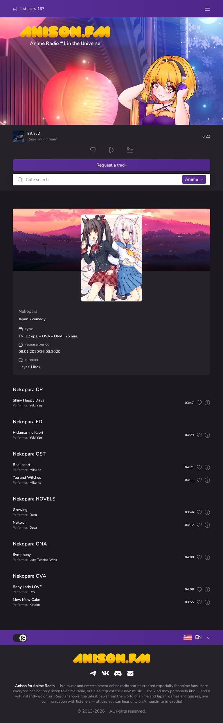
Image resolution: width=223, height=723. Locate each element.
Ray (32, 592)
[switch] (20, 638)
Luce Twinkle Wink (43, 559)
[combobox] (195, 637)
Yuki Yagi (36, 405)
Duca (33, 514)
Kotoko (35, 604)
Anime (191, 179)
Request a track (111, 165)
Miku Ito (35, 469)
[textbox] (195, 637)
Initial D (33, 133)
